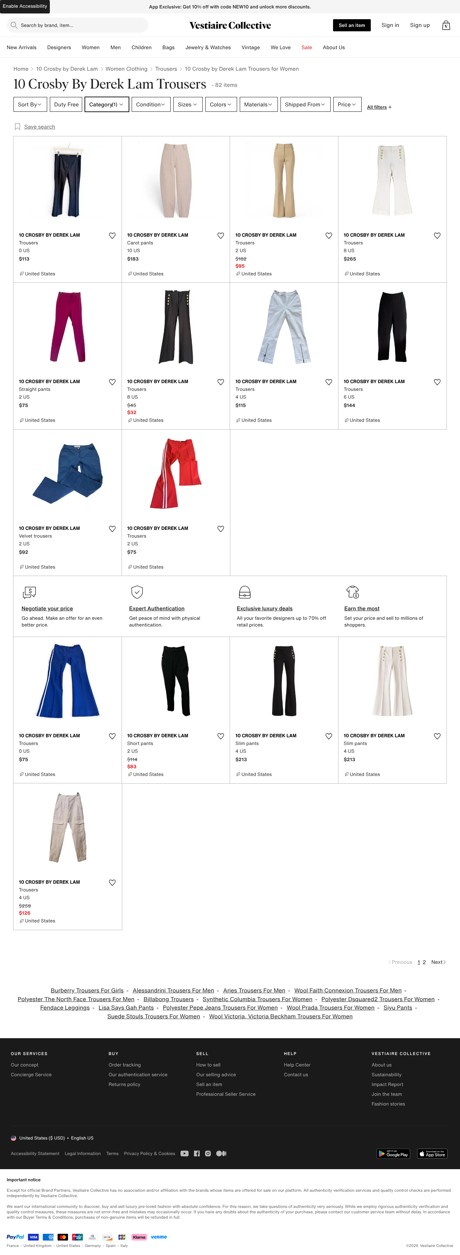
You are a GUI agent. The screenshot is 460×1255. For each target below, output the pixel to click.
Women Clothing (127, 69)
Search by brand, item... (47, 25)
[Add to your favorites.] (112, 236)
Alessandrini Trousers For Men (173, 990)
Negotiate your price (47, 608)
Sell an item (352, 25)
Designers (59, 47)
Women (91, 47)
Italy (124, 1245)
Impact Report (387, 1084)
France (13, 1245)
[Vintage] (265, 47)
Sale (307, 47)
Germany (93, 1245)
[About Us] (350, 47)
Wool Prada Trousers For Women (331, 1008)
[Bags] (180, 47)
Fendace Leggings (65, 1008)
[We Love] (296, 47)
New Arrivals (21, 47)
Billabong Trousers (168, 999)
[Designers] (76, 47)
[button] (446, 25)
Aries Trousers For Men (254, 990)
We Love (281, 47)
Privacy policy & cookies (149, 1153)
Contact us (296, 1074)
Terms (112, 1153)
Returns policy (124, 1084)
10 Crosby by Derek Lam (67, 69)
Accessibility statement (35, 1153)
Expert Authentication (157, 608)
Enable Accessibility (25, 6)
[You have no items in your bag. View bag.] (446, 25)
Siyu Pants (398, 1008)
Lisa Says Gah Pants (126, 1008)
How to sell (208, 1065)
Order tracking (124, 1065)
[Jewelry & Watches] (236, 47)
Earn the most (362, 608)
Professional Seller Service (226, 1094)
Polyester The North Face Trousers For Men (76, 999)
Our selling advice (216, 1074)
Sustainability (387, 1074)
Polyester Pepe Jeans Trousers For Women (220, 1008)
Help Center (297, 1065)
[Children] (157, 47)
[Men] (126, 47)
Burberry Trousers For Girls (87, 990)
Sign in (390, 25)
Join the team (387, 1094)
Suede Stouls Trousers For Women (153, 1016)
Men (115, 47)
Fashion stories (388, 1104)
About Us (334, 47)
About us (382, 1065)
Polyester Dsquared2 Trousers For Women (378, 999)
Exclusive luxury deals (265, 608)
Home (20, 69)
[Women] (105, 47)
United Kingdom (38, 1245)
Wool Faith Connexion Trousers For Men (347, 990)
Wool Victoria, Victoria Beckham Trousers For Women (281, 1016)
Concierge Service (31, 1074)
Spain (111, 1245)
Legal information (83, 1153)
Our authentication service (137, 1074)
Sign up (420, 25)
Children (142, 47)
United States (68, 1245)
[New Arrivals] (41, 47)
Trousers (166, 69)
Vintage (250, 47)
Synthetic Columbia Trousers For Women (258, 999)
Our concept (24, 1065)
